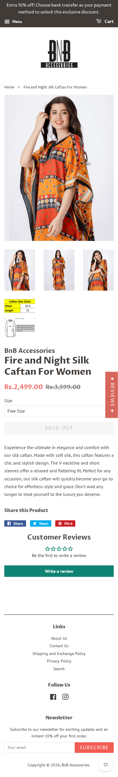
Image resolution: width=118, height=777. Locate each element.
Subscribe (94, 748)
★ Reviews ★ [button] (112, 395)
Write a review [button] (59, 571)
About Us (59, 638)
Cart (109, 21)
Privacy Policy (59, 661)
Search (59, 668)
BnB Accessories (75, 765)
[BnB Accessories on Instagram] (65, 698)
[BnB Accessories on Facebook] (53, 698)
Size (8, 400)
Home (9, 87)
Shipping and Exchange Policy (59, 653)
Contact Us (59, 645)
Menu (16, 21)
